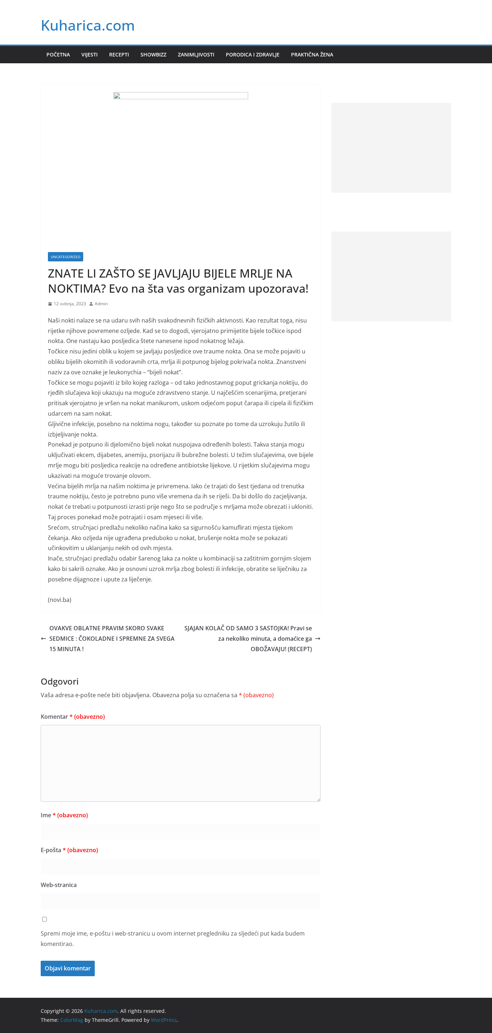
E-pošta (69, 850)
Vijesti (89, 54)
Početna (58, 54)
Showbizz (153, 54)
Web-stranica (59, 885)
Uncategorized (65, 256)
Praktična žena (312, 54)
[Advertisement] (391, 148)
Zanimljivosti (196, 54)
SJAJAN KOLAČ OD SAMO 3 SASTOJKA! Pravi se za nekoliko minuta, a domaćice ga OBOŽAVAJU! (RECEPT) (248, 638)
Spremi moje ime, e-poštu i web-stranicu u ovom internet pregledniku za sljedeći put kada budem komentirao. (173, 938)
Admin (101, 304)
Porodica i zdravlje (252, 54)
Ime (64, 815)
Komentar (73, 717)
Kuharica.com (88, 25)
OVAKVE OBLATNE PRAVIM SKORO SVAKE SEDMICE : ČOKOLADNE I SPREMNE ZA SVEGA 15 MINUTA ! (112, 638)
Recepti (119, 54)
